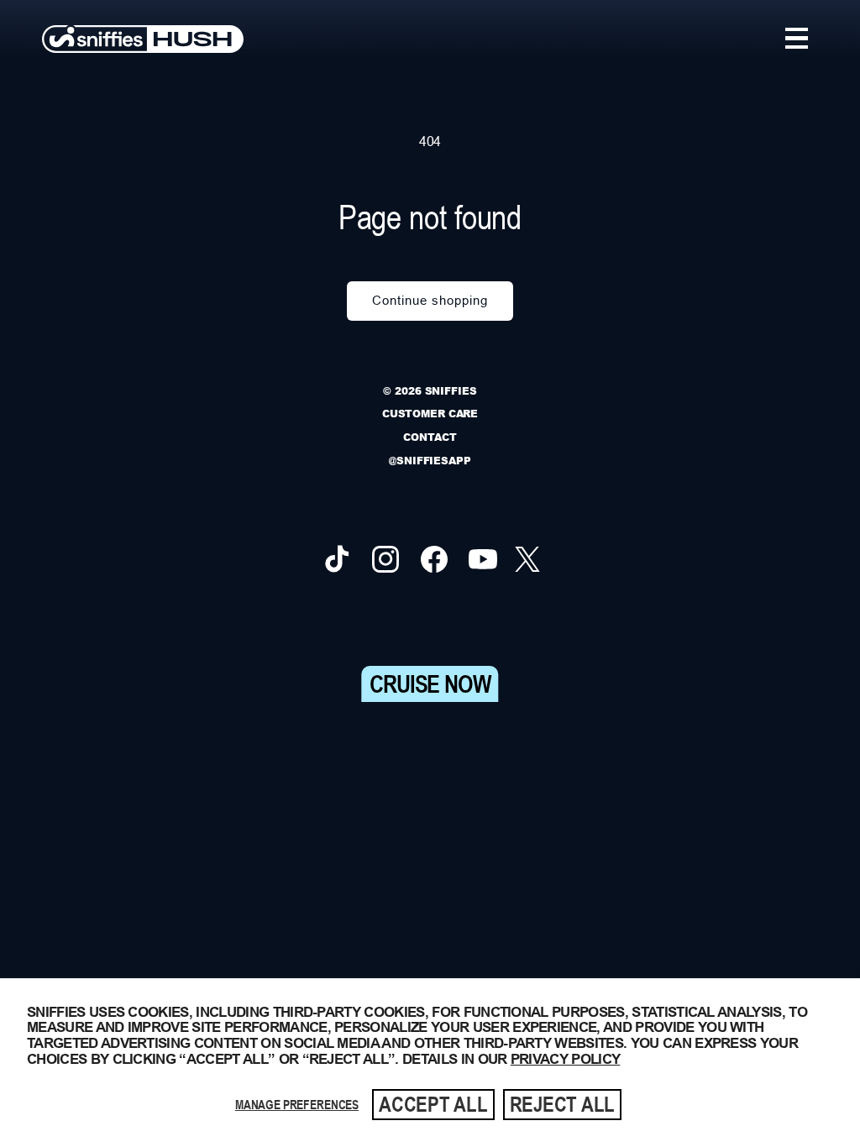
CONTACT (429, 437)
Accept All (433, 1104)
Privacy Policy (565, 1059)
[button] (796, 38)
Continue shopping (430, 300)
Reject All (563, 1104)
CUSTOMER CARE (430, 413)
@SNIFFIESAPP (430, 460)
